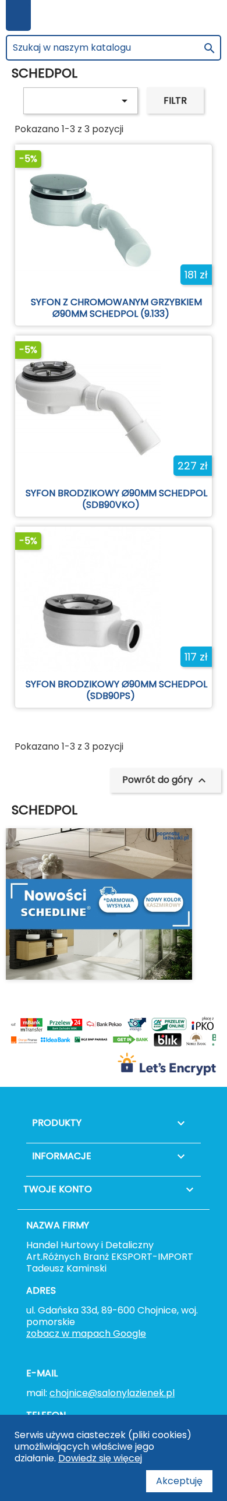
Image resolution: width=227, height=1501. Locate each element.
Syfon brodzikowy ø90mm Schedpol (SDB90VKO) (116, 498)
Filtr (175, 100)
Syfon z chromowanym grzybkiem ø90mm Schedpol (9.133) (116, 307)
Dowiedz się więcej (100, 1458)
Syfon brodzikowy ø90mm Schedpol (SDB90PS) (116, 689)
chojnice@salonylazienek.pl (112, 1393)
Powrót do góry (165, 780)
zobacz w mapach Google (86, 1333)
